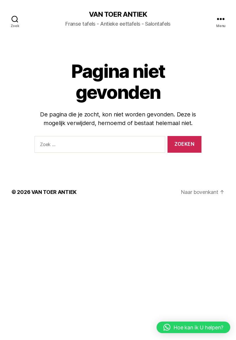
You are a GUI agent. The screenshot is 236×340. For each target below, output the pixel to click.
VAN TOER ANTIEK (118, 14)
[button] (193, 327)
